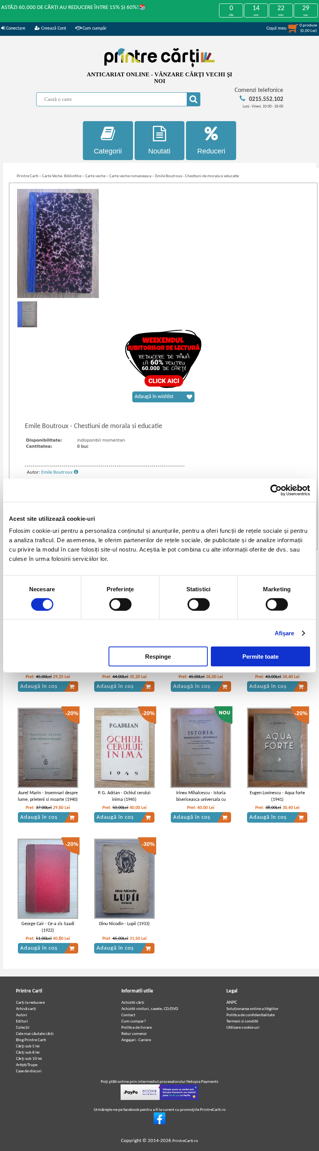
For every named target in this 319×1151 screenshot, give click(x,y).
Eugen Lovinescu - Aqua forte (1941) (277, 796)
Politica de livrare (136, 1028)
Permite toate (260, 656)
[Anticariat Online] (159, 1123)
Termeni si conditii (242, 1021)
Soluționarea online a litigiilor (252, 1009)
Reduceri (211, 151)
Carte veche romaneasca (130, 176)
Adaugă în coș (39, 686)
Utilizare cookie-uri (242, 1028)
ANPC (231, 1002)
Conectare (15, 28)
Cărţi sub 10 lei (29, 1059)
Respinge (158, 656)
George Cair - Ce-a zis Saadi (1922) (47, 927)
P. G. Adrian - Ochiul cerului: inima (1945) (124, 796)
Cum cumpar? (133, 1021)
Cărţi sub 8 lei (28, 1053)
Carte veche (95, 176)
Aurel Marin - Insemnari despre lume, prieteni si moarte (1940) (48, 796)
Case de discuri (29, 1071)
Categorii (108, 151)
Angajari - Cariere (136, 1040)
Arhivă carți (26, 1009)
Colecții (23, 1028)
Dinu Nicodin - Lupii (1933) (124, 924)
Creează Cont (53, 28)
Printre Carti (27, 176)
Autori (21, 1015)
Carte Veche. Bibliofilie (61, 176)
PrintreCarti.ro (185, 1141)
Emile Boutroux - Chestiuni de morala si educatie (197, 176)
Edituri (22, 1021)
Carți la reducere (30, 1003)
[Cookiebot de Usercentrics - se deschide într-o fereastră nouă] (276, 490)
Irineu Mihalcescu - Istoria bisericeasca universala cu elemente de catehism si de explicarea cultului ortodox (200, 803)
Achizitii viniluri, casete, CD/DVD (149, 1009)
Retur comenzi (134, 1034)
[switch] (120, 604)
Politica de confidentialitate (250, 1015)
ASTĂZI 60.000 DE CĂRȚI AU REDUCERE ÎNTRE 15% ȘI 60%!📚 (73, 8)
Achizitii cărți (132, 1003)
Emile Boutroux (57, 472)
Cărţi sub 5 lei (28, 1046)
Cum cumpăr (94, 28)
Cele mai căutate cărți (35, 1034)
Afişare (284, 632)
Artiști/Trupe (26, 1065)
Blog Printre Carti (31, 1040)
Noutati (159, 151)
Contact (128, 1015)
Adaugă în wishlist (154, 397)
